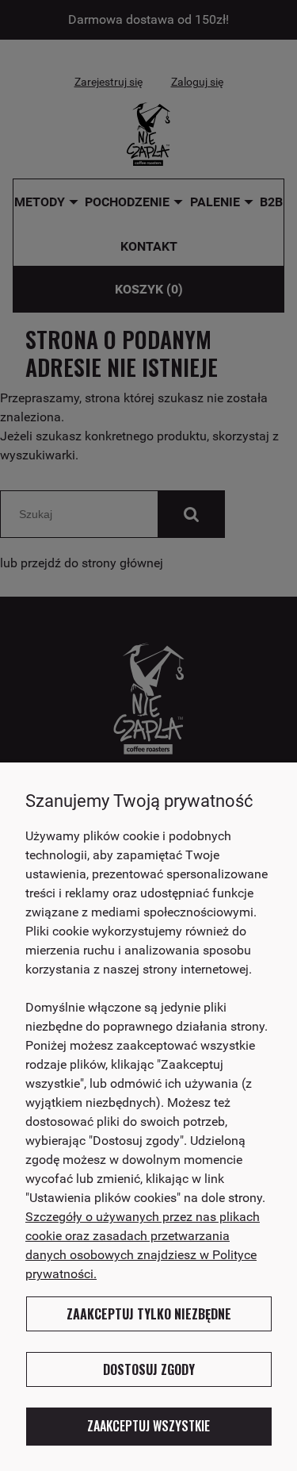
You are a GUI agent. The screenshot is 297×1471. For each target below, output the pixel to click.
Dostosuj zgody (149, 1369)
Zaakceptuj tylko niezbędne (149, 1313)
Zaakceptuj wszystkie (148, 1425)
